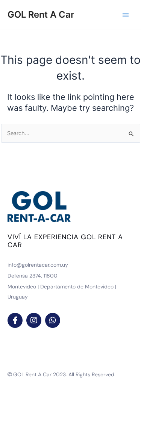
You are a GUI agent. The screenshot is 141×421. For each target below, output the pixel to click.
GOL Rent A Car (41, 14)
